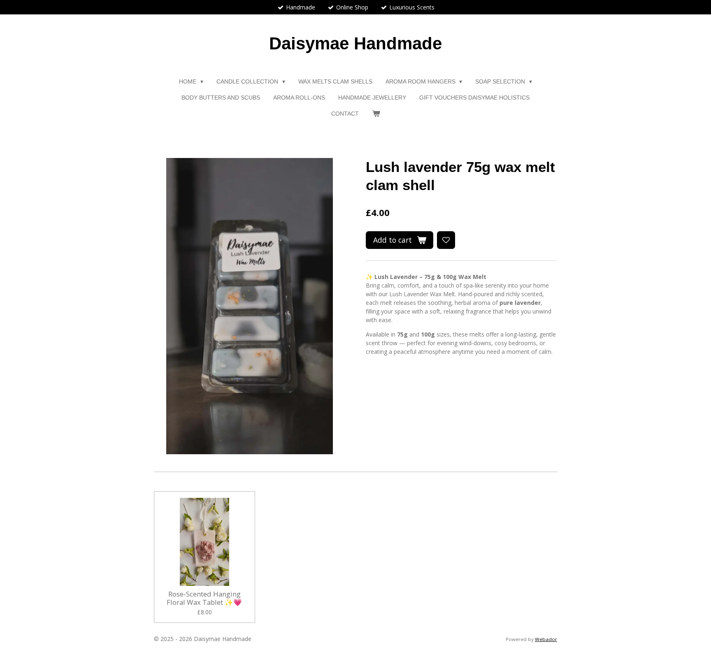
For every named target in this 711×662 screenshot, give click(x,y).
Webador (546, 639)
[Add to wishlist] (446, 240)
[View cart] (376, 114)
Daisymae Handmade (355, 43)
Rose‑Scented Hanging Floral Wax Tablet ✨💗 (204, 598)
